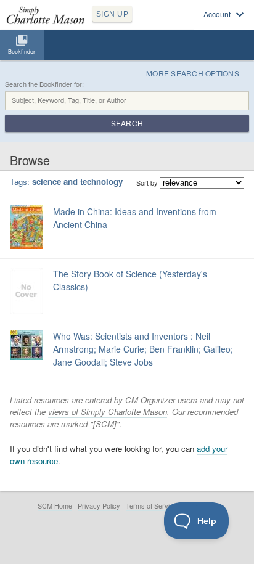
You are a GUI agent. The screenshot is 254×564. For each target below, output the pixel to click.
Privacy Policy (99, 505)
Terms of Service (151, 505)
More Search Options (192, 73)
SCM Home (55, 505)
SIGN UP (112, 14)
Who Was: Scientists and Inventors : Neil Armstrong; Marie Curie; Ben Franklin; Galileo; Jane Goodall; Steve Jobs (143, 349)
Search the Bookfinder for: (44, 84)
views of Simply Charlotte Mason (107, 411)
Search (127, 123)
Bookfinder (21, 51)
